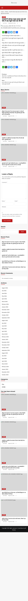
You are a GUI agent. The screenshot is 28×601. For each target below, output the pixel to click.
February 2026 (5, 304)
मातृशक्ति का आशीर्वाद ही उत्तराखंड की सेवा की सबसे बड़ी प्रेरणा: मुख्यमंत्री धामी (13, 250)
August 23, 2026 (11, 141)
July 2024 (4, 355)
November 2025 (6, 312)
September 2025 (6, 317)
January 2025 (5, 339)
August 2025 (5, 320)
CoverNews (20, 528)
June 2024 (4, 358)
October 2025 (5, 315)
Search (3, 226)
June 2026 (4, 293)
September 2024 (6, 350)
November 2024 (6, 344)
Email (16, 201)
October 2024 (5, 347)
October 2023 (5, 374)
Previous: (14, 76)
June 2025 (4, 325)
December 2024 (5, 342)
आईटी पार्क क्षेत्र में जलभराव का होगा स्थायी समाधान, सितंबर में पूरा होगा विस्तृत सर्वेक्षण (14, 268)
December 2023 (5, 372)
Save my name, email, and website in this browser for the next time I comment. (12, 215)
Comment (4, 182)
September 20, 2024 (12, 23)
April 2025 (4, 331)
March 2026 (5, 301)
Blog (3, 384)
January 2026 (5, 307)
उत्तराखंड (4, 17)
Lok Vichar (5, 23)
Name (4, 201)
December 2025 (5, 309)
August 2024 (5, 353)
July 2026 (4, 290)
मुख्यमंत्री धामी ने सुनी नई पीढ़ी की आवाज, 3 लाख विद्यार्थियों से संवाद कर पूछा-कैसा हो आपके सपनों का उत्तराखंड (13, 256)
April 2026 (4, 298)
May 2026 (4, 296)
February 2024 (5, 366)
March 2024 (5, 363)
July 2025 (4, 323)
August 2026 (5, 288)
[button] (2, 7)
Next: (13, 82)
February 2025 (5, 336)
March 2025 (5, 334)
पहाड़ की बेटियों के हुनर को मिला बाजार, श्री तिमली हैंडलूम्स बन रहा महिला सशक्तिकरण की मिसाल (14, 262)
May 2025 (4, 328)
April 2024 (4, 361)
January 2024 (5, 369)
